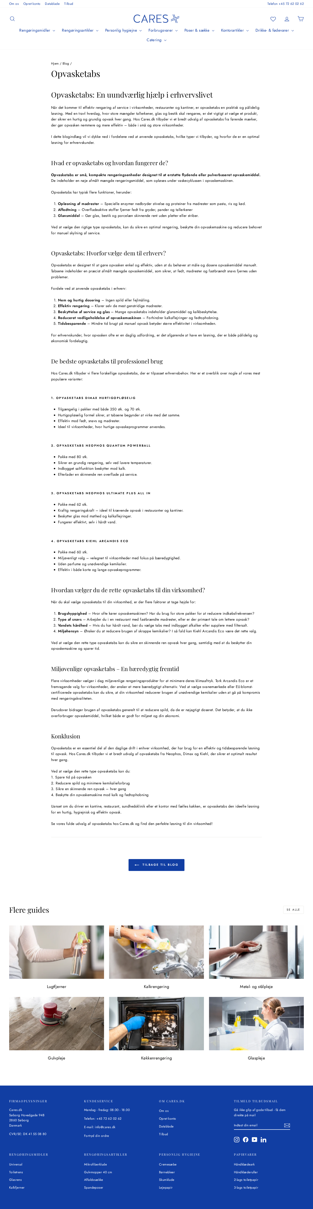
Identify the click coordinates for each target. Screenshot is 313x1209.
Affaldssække (93, 1179)
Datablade (52, 3)
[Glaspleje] (256, 1023)
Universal (15, 1164)
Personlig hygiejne (121, 30)
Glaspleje (256, 1058)
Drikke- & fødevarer (272, 30)
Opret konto (31, 3)
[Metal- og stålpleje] (256, 952)
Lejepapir (166, 1187)
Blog (66, 63)
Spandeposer (93, 1187)
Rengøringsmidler (35, 30)
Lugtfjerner (56, 987)
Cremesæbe (168, 1164)
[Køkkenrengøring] (156, 1023)
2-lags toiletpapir (246, 1179)
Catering (155, 40)
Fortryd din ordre (96, 1135)
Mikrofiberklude (95, 1164)
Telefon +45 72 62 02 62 (285, 3)
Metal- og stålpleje (256, 987)
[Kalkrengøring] (156, 952)
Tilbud (68, 3)
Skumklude (166, 1179)
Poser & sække (197, 30)
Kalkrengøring (156, 987)
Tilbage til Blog (159, 864)
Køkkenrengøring (156, 1058)
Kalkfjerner (17, 1187)
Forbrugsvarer (161, 30)
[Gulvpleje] (56, 1023)
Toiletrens (16, 1172)
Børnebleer (167, 1172)
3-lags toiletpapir (246, 1187)
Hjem (55, 63)
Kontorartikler (233, 30)
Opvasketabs (62, 174)
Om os (14, 3)
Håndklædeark (244, 1164)
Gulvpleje (56, 1058)
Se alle (293, 910)
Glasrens (15, 1179)
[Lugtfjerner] (56, 952)
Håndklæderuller (246, 1172)
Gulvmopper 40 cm (98, 1172)
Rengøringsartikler (78, 30)
